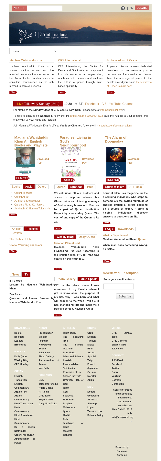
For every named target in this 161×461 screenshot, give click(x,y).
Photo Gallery (66, 279)
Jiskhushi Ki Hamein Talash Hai (32, 208)
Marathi (91, 376)
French (91, 364)
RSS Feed (117, 360)
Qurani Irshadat (23, 192)
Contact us (118, 384)
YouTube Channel (121, 103)
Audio (28, 186)
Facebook (117, 364)
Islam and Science (73, 356)
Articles (16, 228)
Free (90, 186)
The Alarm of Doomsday (115, 139)
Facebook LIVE (96, 103)
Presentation (46, 333)
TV (26, 274)
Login (90, 407)
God (65, 391)
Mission (43, 337)
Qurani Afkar (21, 196)
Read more (22, 177)
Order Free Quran (24, 435)
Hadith (66, 415)
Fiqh (65, 419)
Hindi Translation (23, 415)
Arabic (91, 352)
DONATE (142, 7)
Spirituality (69, 368)
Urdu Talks (45, 395)
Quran (61, 186)
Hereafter (68, 399)
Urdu (90, 333)
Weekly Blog (65, 236)
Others (42, 186)
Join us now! (125, 86)
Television (44, 352)
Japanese (92, 368)
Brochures (20, 344)
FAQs (109, 229)
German (91, 372)
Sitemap (92, 403)
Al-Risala (135, 186)
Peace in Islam (71, 364)
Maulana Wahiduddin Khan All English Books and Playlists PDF (31, 143)
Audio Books (46, 387)
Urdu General (119, 340)
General (67, 435)
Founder (43, 340)
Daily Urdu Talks (48, 403)
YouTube (116, 376)
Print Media (69, 352)
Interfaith (44, 368)
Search (19, 8)
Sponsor (76, 186)
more (13, 251)
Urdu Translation (23, 403)
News (15, 274)
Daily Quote (87, 236)
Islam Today (69, 333)
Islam (66, 387)
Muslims (67, 431)
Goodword (93, 395)
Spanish (91, 356)
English (91, 337)
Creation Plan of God (67, 243)
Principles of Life (72, 372)
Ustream (117, 380)
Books (16, 186)
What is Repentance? (115, 235)
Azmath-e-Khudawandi (27, 200)
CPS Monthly (21, 364)
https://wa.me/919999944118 (86, 115)
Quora (141, 239)
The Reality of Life (20, 239)
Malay (90, 344)
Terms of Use (94, 411)
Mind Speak (88, 279)
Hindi (90, 348)
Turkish (91, 340)
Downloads (126, 229)
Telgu (90, 360)
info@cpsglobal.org (112, 109)
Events (43, 348)
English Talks (46, 399)
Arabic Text (20, 391)
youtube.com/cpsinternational (116, 125)
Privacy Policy (95, 415)
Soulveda (68, 395)
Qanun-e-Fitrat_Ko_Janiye (29, 204)
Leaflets (17, 233)
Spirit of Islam (114, 186)
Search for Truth (72, 376)
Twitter (115, 368)
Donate (91, 391)
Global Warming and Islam (25, 245)
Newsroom (45, 344)
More (13, 92)
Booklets (32, 228)
